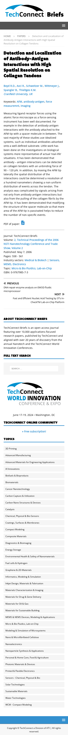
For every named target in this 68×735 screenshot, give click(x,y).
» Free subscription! (34, 431)
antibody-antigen (34, 101)
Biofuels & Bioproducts (16, 475)
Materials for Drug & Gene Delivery (23, 596)
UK (30, 94)
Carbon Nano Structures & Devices (23, 502)
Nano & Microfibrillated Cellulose (22, 637)
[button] (63, 25)
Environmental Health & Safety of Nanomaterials (30, 556)
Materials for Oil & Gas (16, 603)
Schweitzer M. (34, 86)
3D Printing (11, 448)
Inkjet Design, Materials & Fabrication (24, 583)
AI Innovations (12, 468)
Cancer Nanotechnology (17, 489)
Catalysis (10, 509)
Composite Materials (15, 536)
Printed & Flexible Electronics (20, 670)
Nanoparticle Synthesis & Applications (24, 650)
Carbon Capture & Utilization (19, 495)
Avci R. (21, 86)
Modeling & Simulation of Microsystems (25, 630)
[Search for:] (34, 369)
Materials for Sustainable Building (22, 610)
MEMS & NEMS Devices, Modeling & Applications (30, 617)
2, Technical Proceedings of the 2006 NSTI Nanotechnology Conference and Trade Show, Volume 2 (31, 244)
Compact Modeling (14, 529)
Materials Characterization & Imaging (24, 590)
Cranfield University (16, 94)
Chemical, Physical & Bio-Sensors (22, 516)
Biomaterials (11, 482)
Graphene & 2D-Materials (18, 570)
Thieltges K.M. (27, 90)
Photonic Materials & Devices (20, 664)
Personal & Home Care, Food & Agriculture (27, 657)
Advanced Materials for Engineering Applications (30, 462)
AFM (19, 101)
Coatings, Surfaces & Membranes (22, 522)
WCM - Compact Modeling (18, 704)
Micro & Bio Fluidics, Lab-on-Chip (32, 268)
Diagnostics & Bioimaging (18, 543)
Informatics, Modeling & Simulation (23, 576)
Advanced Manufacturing (18, 455)
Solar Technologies (15, 684)
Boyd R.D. (9, 86)
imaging (25, 105)
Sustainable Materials (16, 691)
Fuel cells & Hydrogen (16, 563)
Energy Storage (13, 549)
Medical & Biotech (36, 260)
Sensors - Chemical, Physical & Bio (22, 677)
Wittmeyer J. (52, 86)
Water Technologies (15, 697)
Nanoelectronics (13, 644)
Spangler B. (11, 90)
